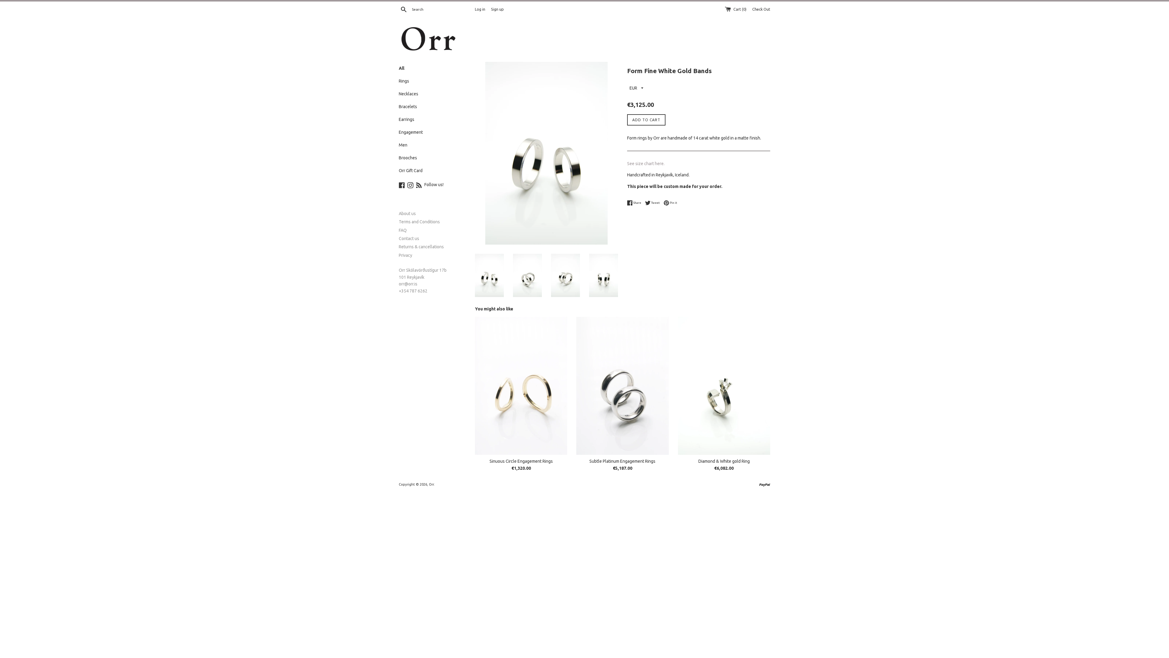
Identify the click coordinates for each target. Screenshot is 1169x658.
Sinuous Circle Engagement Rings (521, 461)
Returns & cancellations (421, 246)
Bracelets (408, 106)
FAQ (403, 230)
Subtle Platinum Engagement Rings (622, 461)
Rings (404, 81)
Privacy (405, 255)
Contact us (409, 238)
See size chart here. (646, 163)
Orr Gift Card (411, 170)
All (401, 68)
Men (403, 145)
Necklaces (408, 93)
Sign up (497, 9)
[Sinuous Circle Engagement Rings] (521, 386)
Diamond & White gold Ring (724, 461)
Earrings (406, 119)
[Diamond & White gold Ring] (724, 386)
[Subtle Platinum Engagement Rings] (622, 386)
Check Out (761, 9)
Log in (480, 9)
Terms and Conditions (419, 221)
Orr (431, 484)
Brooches (408, 157)
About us (407, 213)
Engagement (411, 132)
